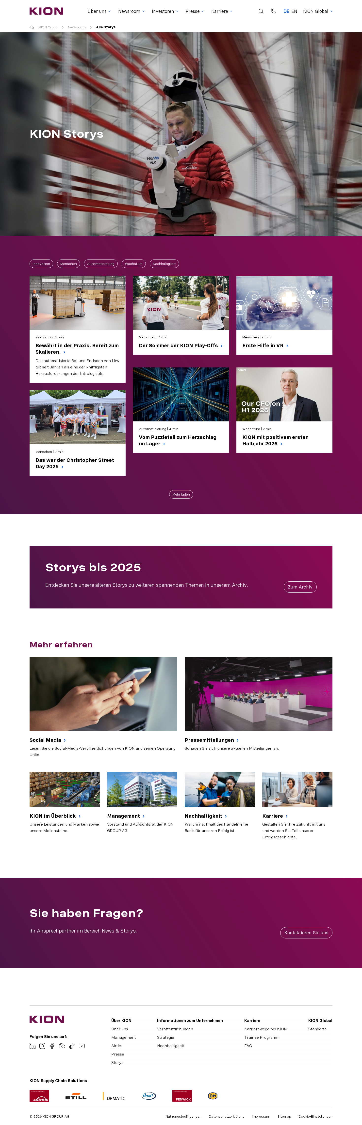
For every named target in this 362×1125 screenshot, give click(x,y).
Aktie (116, 1045)
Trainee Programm (262, 1037)
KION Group (48, 27)
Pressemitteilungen (210, 740)
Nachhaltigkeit (164, 264)
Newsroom (77, 27)
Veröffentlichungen (175, 1029)
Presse (117, 1054)
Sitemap (284, 1116)
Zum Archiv (300, 586)
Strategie (165, 1037)
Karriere (273, 816)
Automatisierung (101, 264)
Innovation (41, 264)
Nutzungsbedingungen (183, 1116)
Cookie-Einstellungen (315, 1116)
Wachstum (134, 264)
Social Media (46, 740)
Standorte (317, 1029)
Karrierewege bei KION (265, 1029)
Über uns (119, 1029)
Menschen (68, 264)
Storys (117, 1062)
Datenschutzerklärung (227, 1116)
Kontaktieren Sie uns (306, 932)
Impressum (261, 1116)
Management (124, 816)
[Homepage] (45, 11)
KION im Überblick (53, 816)
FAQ (248, 1045)
